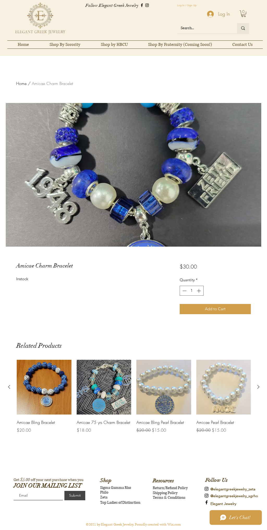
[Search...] (243, 28)
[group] (134, 397)
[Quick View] (44, 387)
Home (21, 83)
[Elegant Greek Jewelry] (206, 502)
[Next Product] (258, 387)
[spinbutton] (191, 291)
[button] (243, 13)
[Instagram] (147, 5)
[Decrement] (183, 291)
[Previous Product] (9, 387)
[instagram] (206, 488)
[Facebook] (141, 5)
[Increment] (199, 291)
